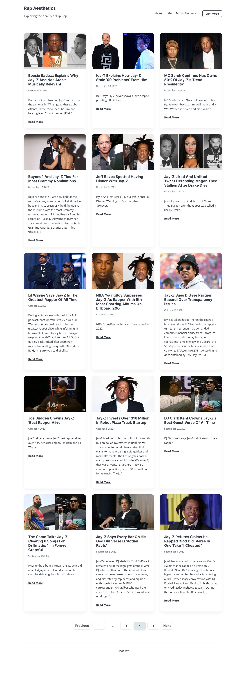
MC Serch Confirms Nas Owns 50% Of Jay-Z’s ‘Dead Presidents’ (190, 79)
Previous (82, 626)
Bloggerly (123, 650)
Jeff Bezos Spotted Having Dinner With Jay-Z (119, 178)
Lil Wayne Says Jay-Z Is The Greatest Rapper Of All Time (52, 297)
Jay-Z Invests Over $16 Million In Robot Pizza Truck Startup (122, 420)
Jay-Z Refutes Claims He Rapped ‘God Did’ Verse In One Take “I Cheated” (187, 541)
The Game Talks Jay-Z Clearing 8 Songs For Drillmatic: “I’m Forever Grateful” (48, 543)
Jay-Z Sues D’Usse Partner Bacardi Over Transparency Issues (188, 299)
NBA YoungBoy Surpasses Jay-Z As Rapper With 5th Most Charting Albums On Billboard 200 (119, 301)
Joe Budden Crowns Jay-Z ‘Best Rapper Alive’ (51, 420)
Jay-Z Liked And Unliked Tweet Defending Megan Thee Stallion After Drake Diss (190, 180)
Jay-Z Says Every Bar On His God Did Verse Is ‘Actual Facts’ (121, 541)
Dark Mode (212, 13)
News (158, 13)
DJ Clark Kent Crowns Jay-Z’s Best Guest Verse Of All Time (190, 420)
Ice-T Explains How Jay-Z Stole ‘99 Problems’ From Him (121, 77)
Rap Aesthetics (40, 8)
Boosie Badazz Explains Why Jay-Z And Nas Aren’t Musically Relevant (53, 79)
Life (169, 13)
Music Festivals (186, 13)
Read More (35, 121)
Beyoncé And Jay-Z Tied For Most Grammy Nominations (53, 178)
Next (167, 626)
